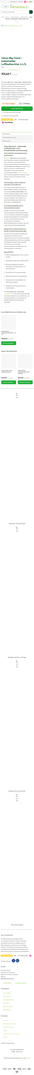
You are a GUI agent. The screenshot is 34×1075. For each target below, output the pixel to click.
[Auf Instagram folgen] (17, 960)
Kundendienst (13, 1)
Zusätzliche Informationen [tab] (9, 137)
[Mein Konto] (31, 7)
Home (3, 17)
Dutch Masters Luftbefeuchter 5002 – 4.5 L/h (8, 333)
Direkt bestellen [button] (8, 343)
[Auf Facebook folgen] (13, 960)
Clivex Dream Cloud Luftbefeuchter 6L (6, 371)
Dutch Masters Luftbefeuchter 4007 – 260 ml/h (24, 372)
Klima (7, 17)
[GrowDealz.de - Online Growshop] (19, 6)
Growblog (20, 1)
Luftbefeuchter (24, 17)
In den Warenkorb (17, 108)
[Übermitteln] (31, 12)
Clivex (8, 158)
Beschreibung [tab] (6, 134)
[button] (5, 6)
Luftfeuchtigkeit (14, 17)
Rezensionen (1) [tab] (7, 141)
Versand (28, 1058)
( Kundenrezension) (14, 70)
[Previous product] (17, 21)
